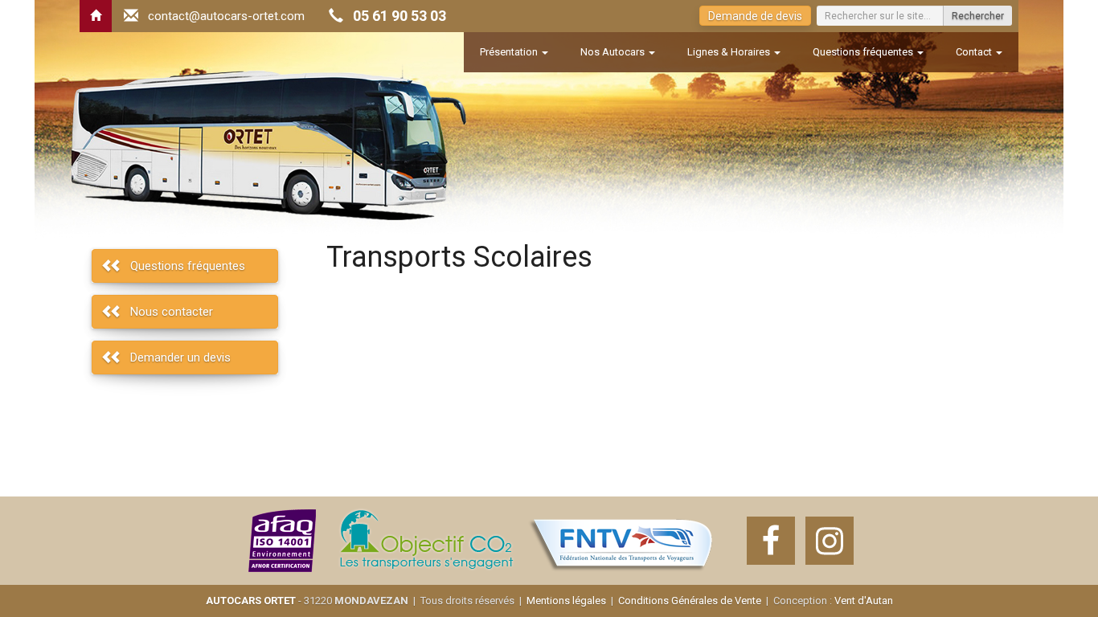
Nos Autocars (613, 52)
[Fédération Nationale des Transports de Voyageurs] (621, 540)
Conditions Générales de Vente (689, 601)
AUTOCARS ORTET (251, 601)
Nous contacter (171, 311)
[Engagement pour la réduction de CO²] (424, 540)
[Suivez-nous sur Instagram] (829, 541)
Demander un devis (180, 357)
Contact (975, 52)
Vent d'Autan (863, 601)
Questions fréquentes (864, 52)
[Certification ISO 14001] (282, 540)
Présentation (510, 52)
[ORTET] (96, 16)
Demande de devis (755, 16)
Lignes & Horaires (729, 52)
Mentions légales (566, 601)
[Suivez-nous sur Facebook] (771, 541)
